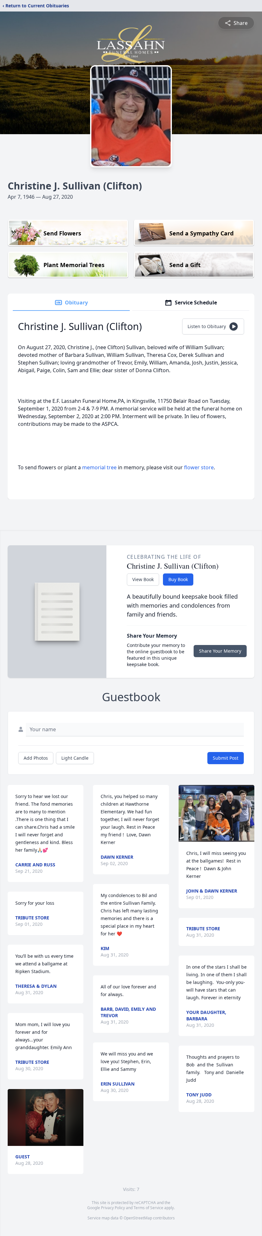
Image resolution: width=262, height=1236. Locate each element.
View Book (143, 579)
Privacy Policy (113, 1207)
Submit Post (225, 758)
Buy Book (178, 579)
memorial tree (99, 467)
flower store (199, 467)
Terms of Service (148, 1207)
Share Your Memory (220, 651)
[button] (45, 1117)
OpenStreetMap (138, 1218)
